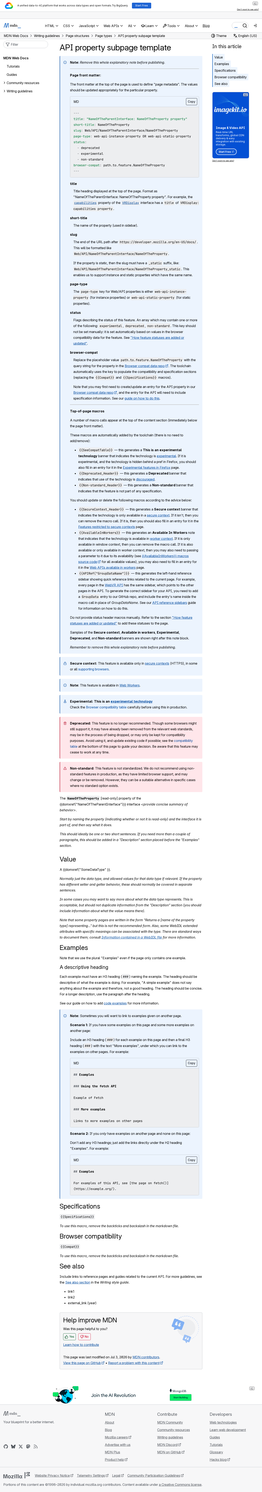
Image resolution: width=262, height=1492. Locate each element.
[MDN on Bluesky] (13, 1446)
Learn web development (228, 1430)
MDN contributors (146, 1357)
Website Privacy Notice (52, 1475)
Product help (114, 1459)
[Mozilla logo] (16, 1475)
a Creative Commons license (180, 1484)
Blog (206, 26)
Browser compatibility (230, 77)
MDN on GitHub (169, 1452)
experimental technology (132, 701)
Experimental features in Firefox (146, 467)
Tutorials (13, 66)
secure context (158, 515)
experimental (166, 456)
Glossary (216, 1452)
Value (218, 57)
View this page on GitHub (82, 1363)
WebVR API (114, 585)
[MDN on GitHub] (5, 1446)
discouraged (145, 479)
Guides (12, 75)
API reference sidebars (169, 603)
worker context (161, 539)
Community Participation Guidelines (153, 1475)
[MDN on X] (20, 1446)
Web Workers (130, 685)
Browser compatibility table (106, 707)
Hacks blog (218, 1459)
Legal (116, 1475)
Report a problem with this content (133, 1363)
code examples (115, 1003)
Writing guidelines (20, 91)
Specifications (225, 70)
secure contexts (157, 663)
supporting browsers (93, 669)
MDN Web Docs (16, 58)
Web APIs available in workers (113, 567)
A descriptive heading (84, 967)
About (109, 1422)
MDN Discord (167, 1445)
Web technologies (223, 1422)
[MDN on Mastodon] (28, 1446)
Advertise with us (117, 1445)
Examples (221, 64)
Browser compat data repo (145, 366)
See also (221, 84)
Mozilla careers (116, 1437)
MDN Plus (112, 1452)
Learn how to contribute (81, 1345)
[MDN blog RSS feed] (35, 1446)
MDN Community (170, 1422)
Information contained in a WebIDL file (131, 937)
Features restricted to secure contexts (106, 527)
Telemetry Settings (91, 1475)
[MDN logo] (12, 1413)
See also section (77, 1282)
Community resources (23, 83)
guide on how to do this (141, 398)
